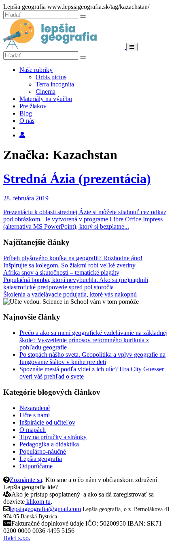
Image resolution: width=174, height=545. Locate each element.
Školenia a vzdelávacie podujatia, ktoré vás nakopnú (70, 294)
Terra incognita (55, 84)
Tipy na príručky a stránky (53, 436)
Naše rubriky (36, 69)
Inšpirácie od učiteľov (47, 422)
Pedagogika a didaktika (49, 444)
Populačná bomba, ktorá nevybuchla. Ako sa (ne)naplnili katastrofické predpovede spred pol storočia (75, 283)
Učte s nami (34, 415)
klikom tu (38, 501)
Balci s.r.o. (16, 537)
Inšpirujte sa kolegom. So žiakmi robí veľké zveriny (69, 265)
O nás (26, 120)
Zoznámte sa (26, 479)
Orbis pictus (51, 77)
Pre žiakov (33, 106)
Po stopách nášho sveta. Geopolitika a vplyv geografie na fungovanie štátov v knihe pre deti (92, 358)
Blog (25, 113)
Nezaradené (34, 407)
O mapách (32, 429)
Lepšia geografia (40, 458)
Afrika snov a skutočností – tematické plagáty (61, 272)
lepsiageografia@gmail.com (45, 508)
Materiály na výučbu (45, 98)
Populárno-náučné (42, 451)
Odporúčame (36, 466)
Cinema (45, 91)
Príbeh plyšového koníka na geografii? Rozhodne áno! (72, 258)
